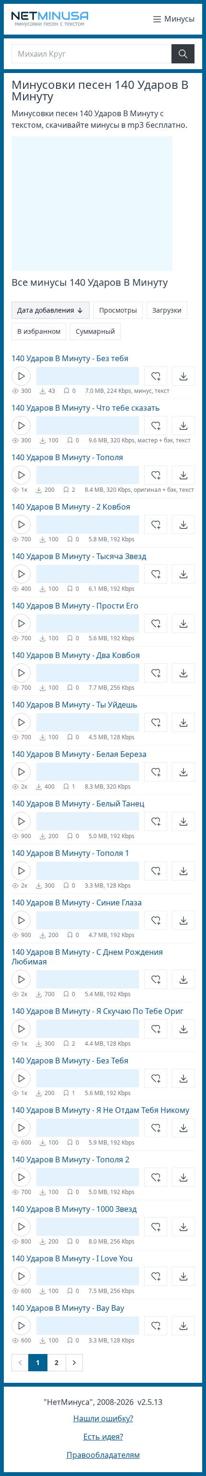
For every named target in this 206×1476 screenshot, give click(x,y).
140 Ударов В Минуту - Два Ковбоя (75, 655)
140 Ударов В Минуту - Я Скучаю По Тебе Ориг (97, 1011)
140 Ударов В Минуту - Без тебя (69, 358)
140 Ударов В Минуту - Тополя (67, 457)
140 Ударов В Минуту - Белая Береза (79, 754)
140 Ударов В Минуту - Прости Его (74, 605)
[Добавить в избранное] (156, 376)
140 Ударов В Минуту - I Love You (72, 1258)
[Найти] (183, 53)
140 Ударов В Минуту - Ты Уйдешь (74, 704)
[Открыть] (183, 376)
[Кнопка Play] (21, 376)
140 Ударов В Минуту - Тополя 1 (70, 853)
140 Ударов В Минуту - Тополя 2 (70, 1159)
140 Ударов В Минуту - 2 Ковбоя (70, 507)
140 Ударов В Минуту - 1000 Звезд (74, 1209)
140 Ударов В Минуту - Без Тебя (69, 1060)
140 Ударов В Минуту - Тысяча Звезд (78, 556)
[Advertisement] (91, 203)
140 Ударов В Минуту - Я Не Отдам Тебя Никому (100, 1110)
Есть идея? (103, 1436)
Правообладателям (103, 1455)
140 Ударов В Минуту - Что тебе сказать (85, 408)
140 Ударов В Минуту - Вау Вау (67, 1308)
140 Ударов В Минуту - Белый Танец (77, 803)
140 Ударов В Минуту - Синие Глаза (76, 902)
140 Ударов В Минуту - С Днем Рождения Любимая (87, 956)
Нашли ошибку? (103, 1418)
